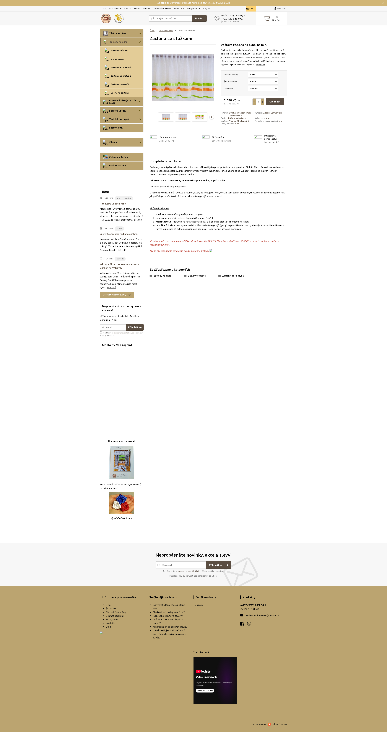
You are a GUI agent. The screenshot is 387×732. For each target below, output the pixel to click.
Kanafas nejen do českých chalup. (170, 626)
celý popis (260, 64)
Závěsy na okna (117, 33)
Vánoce (113, 142)
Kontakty (110, 623)
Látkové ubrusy (117, 110)
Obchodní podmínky (162, 8)
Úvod (152, 30)
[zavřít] (383, 3)
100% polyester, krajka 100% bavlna (240, 114)
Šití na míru (114, 8)
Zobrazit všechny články (114, 294)
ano (280, 121)
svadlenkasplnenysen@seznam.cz (262, 615)
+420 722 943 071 (232, 18)
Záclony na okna (118, 41)
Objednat (274, 101)
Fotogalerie (192, 8)
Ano (268, 118)
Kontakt (127, 8)
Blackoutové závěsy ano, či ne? (169, 612)
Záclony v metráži (120, 84)
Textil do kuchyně (119, 119)
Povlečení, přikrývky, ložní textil (123, 102)
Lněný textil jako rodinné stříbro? (119, 234)
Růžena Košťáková (237, 118)
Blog (205, 8)
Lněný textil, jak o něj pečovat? (169, 630)
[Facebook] (243, 624)
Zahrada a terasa (118, 157)
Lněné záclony (118, 59)
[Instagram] (250, 624)
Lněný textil (116, 127)
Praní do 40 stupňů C (238, 121)
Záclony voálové (119, 50)
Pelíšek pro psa (117, 165)
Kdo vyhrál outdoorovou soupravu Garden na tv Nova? (119, 266)
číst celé (138, 219)
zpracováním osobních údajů (124, 333)
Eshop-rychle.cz (279, 724)
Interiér (119, 228)
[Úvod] (123, 18)
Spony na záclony (120, 92)
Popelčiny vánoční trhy (113, 203)
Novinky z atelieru (124, 198)
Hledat (199, 18)
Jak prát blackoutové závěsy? (168, 615)
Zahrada (120, 259)
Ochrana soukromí (115, 615)
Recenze (178, 8)
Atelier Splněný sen (273, 113)
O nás (103, 8)
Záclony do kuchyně (121, 67)
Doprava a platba (142, 8)
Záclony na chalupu (121, 75)
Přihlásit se (135, 327)
